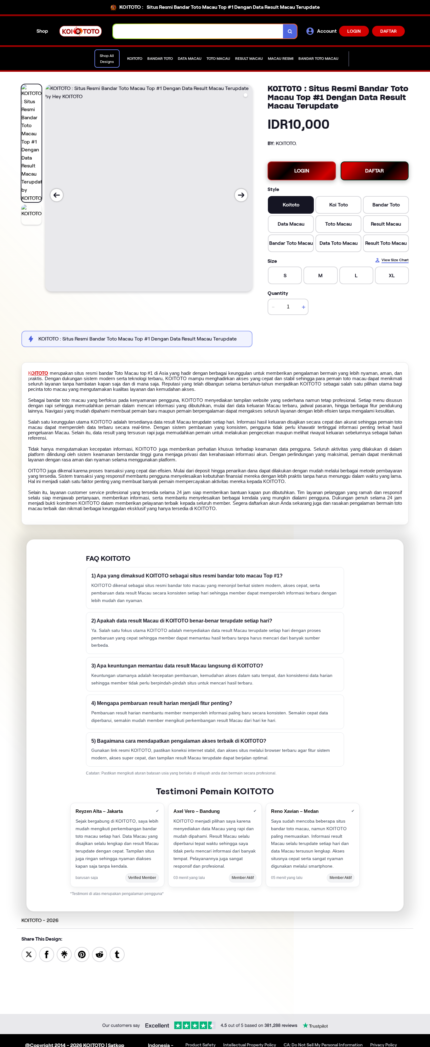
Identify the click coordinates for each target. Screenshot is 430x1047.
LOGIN (354, 31)
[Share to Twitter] (29, 954)
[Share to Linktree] (64, 954)
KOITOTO (38, 373)
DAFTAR (388, 31)
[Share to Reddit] (99, 954)
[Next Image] (241, 195)
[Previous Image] (56, 195)
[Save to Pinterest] (81, 954)
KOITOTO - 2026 (40, 920)
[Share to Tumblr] (117, 954)
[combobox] (198, 31)
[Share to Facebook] (46, 954)
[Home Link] (80, 31)
